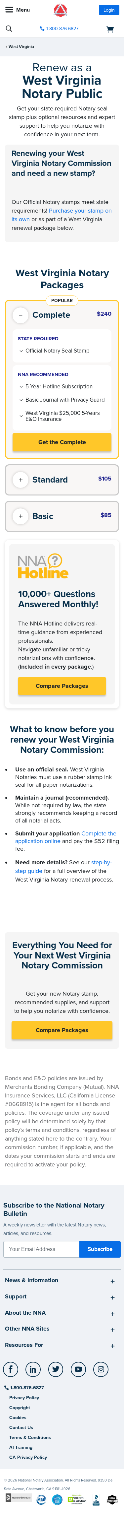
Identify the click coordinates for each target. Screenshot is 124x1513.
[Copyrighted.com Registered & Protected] (19, 1497)
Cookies (17, 1417)
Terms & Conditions (30, 1437)
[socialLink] (12, 1372)
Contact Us (21, 1427)
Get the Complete (62, 442)
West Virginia (21, 46)
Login (109, 10)
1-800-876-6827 (62, 29)
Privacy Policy (24, 1398)
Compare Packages (62, 686)
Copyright (19, 1408)
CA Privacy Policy (28, 1457)
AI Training (20, 1447)
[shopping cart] (102, 29)
